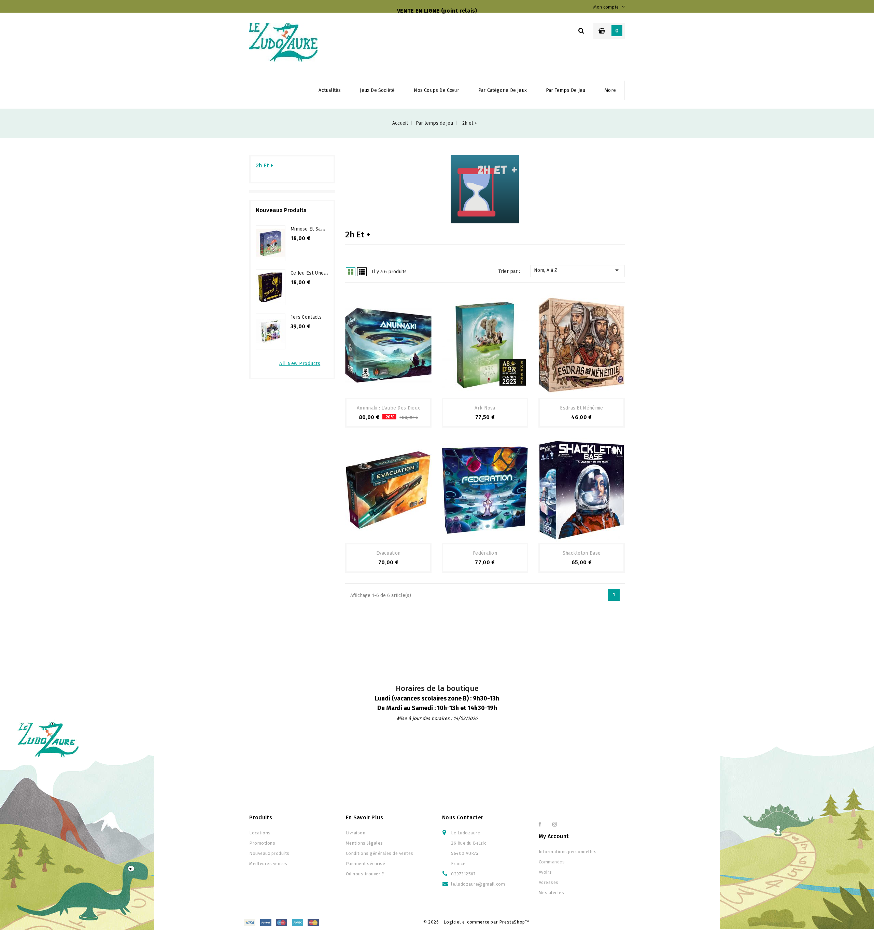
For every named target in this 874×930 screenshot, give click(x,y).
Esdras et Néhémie (581, 408)
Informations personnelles (568, 851)
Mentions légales (364, 843)
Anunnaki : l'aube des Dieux (388, 408)
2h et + (264, 165)
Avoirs (545, 872)
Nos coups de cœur (436, 90)
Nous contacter (462, 817)
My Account (554, 836)
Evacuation (388, 553)
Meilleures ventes (268, 863)
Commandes (552, 861)
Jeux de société (377, 90)
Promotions (262, 843)
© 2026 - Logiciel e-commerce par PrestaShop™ (476, 922)
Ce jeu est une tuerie (315, 273)
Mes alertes (551, 892)
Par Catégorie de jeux (502, 90)
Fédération (485, 553)
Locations (260, 832)
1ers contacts (306, 317)
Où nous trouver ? (365, 873)
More (610, 90)
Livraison (356, 832)
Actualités (330, 90)
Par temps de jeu (565, 90)
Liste (361, 272)
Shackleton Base (582, 553)
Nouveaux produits (269, 853)
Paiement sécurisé (365, 863)
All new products (299, 363)
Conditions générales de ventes (379, 853)
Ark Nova (485, 408)
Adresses (549, 882)
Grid (350, 272)
